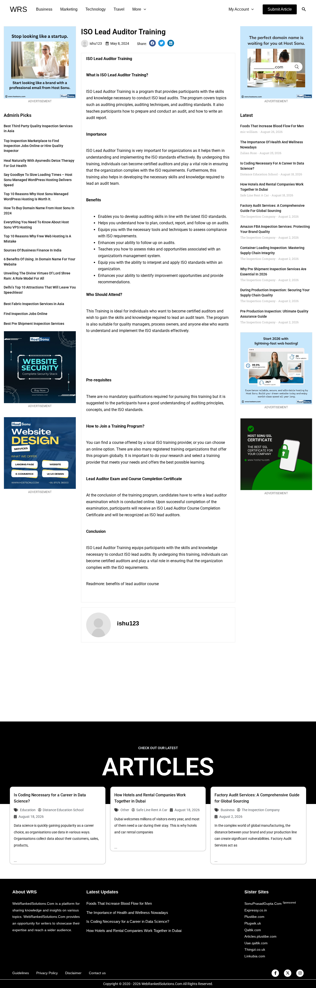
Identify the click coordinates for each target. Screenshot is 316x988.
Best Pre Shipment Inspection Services (34, 324)
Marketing (69, 9)
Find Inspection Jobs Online (25, 314)
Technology (95, 9)
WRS (18, 9)
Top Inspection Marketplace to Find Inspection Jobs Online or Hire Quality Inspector (33, 146)
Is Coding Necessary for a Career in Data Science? (127, 921)
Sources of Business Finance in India (32, 250)
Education (28, 810)
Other (124, 810)
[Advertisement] (158, 682)
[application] (143, 9)
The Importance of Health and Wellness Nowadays (127, 912)
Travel (119, 9)
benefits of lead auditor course (132, 583)
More (136, 9)
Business (44, 9)
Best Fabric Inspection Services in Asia (34, 304)
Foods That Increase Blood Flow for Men (272, 126)
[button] (280, 9)
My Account (239, 9)
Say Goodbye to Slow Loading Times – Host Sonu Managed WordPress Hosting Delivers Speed (38, 180)
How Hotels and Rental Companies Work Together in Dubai (133, 930)
